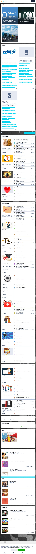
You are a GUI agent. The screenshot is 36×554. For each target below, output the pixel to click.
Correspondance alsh (18, 158)
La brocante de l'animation (6, 355)
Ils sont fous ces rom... (13, 498)
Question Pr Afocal (18, 209)
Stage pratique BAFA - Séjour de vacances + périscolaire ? (23, 148)
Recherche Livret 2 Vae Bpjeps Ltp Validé (21, 257)
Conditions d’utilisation (23, 546)
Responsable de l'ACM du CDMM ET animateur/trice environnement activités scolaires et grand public (9, 59)
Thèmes (4, 291)
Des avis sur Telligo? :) (18, 325)
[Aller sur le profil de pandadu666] (14, 354)
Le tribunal (3, 245)
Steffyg (17, 264)
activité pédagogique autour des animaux (21, 287)
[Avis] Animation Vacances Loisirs (20, 328)
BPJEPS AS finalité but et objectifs (20, 263)
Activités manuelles (5, 287)
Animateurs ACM (4, 101)
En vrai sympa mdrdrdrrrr (19, 186)
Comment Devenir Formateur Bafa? (20, 212)
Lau (17, 175)
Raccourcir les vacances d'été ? (6, 443)
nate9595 (18, 143)
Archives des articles (5, 408)
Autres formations (5, 269)
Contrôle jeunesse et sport (19, 215)
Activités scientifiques (5, 290)
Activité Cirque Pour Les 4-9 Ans (20, 281)
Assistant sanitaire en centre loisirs (20, 309)
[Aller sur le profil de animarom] (14, 388)
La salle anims (4, 282)
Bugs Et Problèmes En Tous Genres (20, 374)
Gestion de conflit (18, 145)
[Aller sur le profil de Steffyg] (14, 264)
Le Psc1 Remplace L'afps (19, 400)
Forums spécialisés (5, 203)
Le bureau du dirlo (4, 229)
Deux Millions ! (18, 380)
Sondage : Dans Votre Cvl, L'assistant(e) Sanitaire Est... (22, 397)
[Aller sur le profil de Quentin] (14, 404)
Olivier (17, 345)
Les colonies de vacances (13, 469)
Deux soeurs (11, 489)
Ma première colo (12, 527)
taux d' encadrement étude (19, 167)
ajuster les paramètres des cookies (15, 547)
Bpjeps (10, 266)
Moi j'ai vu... (4, 339)
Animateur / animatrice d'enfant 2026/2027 (25, 58)
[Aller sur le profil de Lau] (14, 174)
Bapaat (7, 266)
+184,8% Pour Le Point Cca (19, 406)
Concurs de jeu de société (19, 338)
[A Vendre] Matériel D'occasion (20, 360)
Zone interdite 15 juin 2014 (19, 341)
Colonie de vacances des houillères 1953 (16, 510)
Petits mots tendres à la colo (14, 452)
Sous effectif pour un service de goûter (20, 161)
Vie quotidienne (5, 284)
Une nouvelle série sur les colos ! (24, 21)
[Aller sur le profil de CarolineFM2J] (14, 338)
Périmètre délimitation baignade (20, 357)
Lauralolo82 (18, 190)
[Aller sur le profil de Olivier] (14, 275)
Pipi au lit (17, 303)
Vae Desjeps (17, 260)
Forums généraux (5, 136)
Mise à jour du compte (18, 377)
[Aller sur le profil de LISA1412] (14, 146)
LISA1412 (18, 146)
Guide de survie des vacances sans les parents (17, 461)
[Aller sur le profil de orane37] (14, 341)
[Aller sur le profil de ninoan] (14, 335)
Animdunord (18, 313)
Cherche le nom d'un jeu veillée (19, 284)
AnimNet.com (4, 365)
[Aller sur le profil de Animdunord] (14, 313)
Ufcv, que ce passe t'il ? (19, 174)
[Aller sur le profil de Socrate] (14, 152)
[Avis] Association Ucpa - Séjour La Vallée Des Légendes (22, 322)
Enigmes (14, 482)
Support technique (4, 375)
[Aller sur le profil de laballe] (14, 391)
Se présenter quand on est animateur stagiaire (21, 142)
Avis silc (17, 319)
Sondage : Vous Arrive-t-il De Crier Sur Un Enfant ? (22, 391)
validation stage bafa (18, 244)
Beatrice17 (18, 288)
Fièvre (16, 306)
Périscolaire (4, 294)
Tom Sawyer (17, 278)
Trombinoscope (18, 151)
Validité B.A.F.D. (18, 254)
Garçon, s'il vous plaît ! (13, 481)
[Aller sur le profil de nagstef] (14, 228)
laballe (17, 392)
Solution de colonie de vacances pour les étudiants (22, 139)
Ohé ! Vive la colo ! (12, 518)
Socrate (18, 152)
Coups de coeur (4, 194)
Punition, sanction (18, 241)
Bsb (3, 266)
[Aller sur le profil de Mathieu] (14, 394)
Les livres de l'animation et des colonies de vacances (19, 453)
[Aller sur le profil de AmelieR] (14, 234)
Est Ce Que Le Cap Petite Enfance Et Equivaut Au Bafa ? (22, 266)
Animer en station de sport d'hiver (20, 218)
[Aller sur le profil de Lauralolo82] (14, 190)
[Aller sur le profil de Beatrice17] (14, 287)
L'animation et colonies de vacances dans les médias (19, 511)
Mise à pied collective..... (19, 183)
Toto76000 (18, 239)
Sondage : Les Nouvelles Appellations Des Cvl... (21, 388)
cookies (31, 546)
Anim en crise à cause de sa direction (20, 155)
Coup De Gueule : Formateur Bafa (20, 171)
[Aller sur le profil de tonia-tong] (14, 407)
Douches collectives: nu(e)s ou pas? (20, 300)
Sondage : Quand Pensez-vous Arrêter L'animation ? (22, 394)
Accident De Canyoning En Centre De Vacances (21, 403)
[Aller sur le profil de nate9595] (14, 143)
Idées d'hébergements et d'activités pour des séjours (22, 234)
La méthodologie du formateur (19, 206)
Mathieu (18, 395)
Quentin (18, 404)
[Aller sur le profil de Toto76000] (14, 238)
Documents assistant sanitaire (19, 312)
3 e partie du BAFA (18, 164)
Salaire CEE (17, 180)
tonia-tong (18, 407)
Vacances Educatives (18, 177)
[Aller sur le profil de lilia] (21, 426)
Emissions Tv (17, 344)
